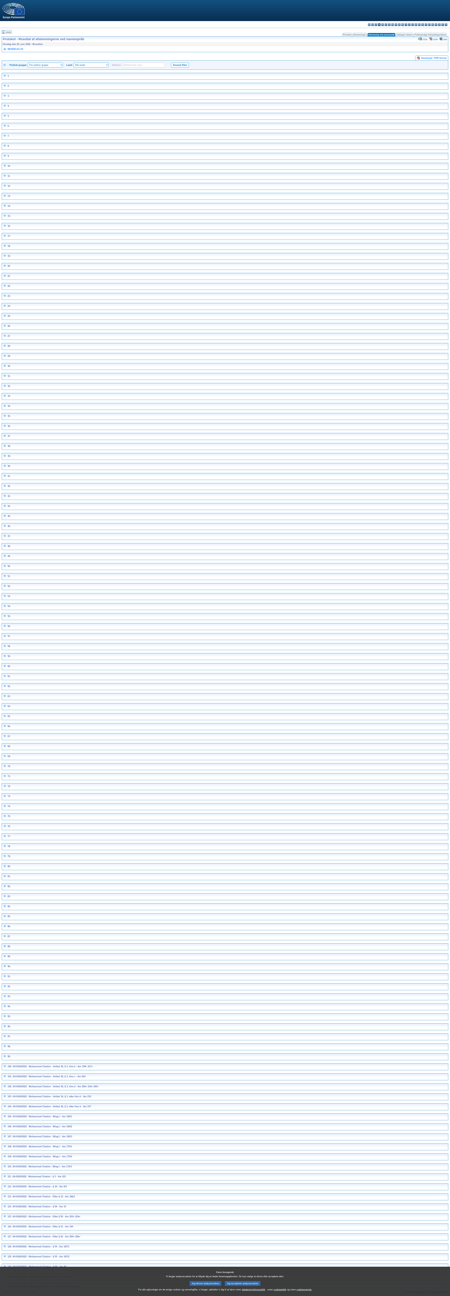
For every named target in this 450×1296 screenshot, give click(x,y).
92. (9, 986)
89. (9, 956)
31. (9, 376)
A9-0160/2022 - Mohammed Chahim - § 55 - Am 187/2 (40, 1256)
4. (8, 106)
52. (9, 586)
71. (9, 776)
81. (9, 876)
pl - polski (426, 24)
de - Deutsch (382, 24)
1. (8, 76)
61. (9, 676)
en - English (392, 24)
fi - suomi (442, 24)
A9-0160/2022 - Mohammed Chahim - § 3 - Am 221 (39, 1176)
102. (10, 1086)
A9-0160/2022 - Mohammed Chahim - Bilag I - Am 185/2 (42, 1126)
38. (9, 446)
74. (9, 806)
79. (9, 856)
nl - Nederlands (422, 24)
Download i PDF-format (433, 58)
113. (9, 1196)
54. (9, 606)
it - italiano (406, 24)
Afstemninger (359, 35)
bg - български (369, 24)
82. (9, 886)
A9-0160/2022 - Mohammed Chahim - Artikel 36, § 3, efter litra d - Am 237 (52, 1106)
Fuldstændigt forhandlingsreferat (430, 35)
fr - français (396, 24)
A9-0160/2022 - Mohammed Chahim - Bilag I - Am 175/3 (42, 1166)
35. (9, 416)
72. (9, 786)
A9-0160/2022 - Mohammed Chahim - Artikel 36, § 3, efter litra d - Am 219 (52, 1096)
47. (9, 536)
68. (9, 746)
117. (9, 1236)
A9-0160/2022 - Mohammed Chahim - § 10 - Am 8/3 (39, 1186)
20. (9, 266)
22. (9, 286)
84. (9, 906)
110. (9, 1166)
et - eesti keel (386, 24)
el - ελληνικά (389, 24)
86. (9, 926)
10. (9, 166)
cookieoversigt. (304, 1289)
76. (9, 826)
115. (9, 1216)
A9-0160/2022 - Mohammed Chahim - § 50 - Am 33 (39, 1206)
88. (9, 946)
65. (9, 716)
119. (9, 1256)
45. (9, 516)
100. (10, 1066)
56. (9, 626)
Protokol (347, 35)
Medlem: (116, 65)
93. (9, 996)
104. (10, 1106)
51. (9, 576)
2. (8, 86)
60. (9, 666)
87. (9, 936)
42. (9, 486)
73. (9, 796)
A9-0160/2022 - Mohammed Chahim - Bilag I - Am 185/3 (42, 1136)
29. (9, 356)
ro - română (432, 24)
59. (9, 656)
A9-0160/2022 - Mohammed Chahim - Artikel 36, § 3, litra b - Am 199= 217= (53, 1066)
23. (9, 296)
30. (9, 366)
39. (9, 456)
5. (8, 116)
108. (10, 1146)
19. (9, 256)
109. (10, 1156)
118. (9, 1246)
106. (10, 1126)
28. (9, 346)
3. (8, 96)
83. (9, 896)
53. (9, 596)
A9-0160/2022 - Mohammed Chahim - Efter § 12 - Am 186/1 (43, 1196)
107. (10, 1136)
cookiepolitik (280, 1289)
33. (9, 396)
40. (9, 466)
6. (8, 126)
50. (9, 566)
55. (9, 616)
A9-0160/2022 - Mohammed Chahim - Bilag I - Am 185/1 (42, 1116)
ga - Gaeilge (399, 24)
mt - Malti (419, 24)
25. (9, 316)
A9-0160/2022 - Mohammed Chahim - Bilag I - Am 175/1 (42, 1146)
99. (9, 1056)
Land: (69, 65)
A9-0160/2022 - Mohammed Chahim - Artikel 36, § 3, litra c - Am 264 (49, 1076)
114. (9, 1206)
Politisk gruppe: (18, 65)
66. (9, 726)
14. (9, 206)
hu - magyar (416, 24)
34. (9, 406)
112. (9, 1186)
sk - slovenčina (436, 24)
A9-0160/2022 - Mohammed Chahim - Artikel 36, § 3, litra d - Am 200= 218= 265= (56, 1086)
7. (8, 136)
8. (8, 146)
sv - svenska (446, 24)
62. (9, 686)
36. (9, 426)
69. (9, 756)
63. (9, 696)
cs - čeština (376, 24)
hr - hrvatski (402, 24)
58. (9, 646)
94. (9, 1006)
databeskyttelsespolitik (253, 1289)
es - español (372, 24)
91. (9, 976)
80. (9, 866)
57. (9, 636)
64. (9, 706)
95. (9, 1016)
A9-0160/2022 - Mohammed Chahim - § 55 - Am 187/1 (40, 1246)
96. (9, 1026)
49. (9, 556)
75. (9, 816)
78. (9, 846)
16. (9, 226)
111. (9, 1176)
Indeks (8, 32)
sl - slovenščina (439, 24)
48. (9, 546)
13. (9, 196)
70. (9, 766)
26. (9, 326)
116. (9, 1226)
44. (9, 506)
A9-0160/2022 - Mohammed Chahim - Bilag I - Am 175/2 (42, 1156)
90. (9, 966)
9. (8, 156)
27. (9, 336)
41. (9, 476)
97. (9, 1036)
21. (9, 276)
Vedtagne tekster (404, 35)
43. (9, 496)
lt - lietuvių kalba (412, 24)
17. (9, 236)
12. (9, 186)
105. (10, 1116)
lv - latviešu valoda (409, 24)
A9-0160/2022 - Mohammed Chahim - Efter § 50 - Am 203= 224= (46, 1216)
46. (9, 526)
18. (9, 246)
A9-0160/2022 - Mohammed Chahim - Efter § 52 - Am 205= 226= (46, 1236)
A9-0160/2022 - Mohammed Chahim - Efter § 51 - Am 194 (42, 1226)
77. (9, 836)
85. (9, 916)
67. (9, 736)
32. (9, 386)
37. (9, 436)
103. (10, 1096)
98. (9, 1046)
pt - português (429, 24)
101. (10, 1076)
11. (9, 176)
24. (9, 306)
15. (9, 216)
